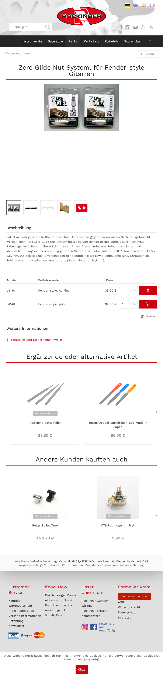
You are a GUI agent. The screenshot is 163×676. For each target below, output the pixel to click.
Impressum (126, 617)
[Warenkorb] (151, 27)
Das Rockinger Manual (61, 595)
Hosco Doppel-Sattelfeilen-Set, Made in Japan (118, 425)
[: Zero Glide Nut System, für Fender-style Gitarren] (13, 207)
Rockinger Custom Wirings (95, 603)
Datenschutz (127, 612)
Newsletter (16, 625)
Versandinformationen (24, 615)
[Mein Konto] (143, 27)
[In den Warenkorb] (148, 290)
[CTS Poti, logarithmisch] (118, 497)
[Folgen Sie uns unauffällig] (85, 627)
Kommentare (91, 615)
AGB (121, 602)
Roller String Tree (45, 525)
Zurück (151, 54)
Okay (81, 669)
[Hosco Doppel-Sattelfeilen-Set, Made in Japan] (118, 394)
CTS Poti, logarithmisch (118, 525)
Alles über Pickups (58, 600)
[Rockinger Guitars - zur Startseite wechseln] (81, 16)
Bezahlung (15, 621)
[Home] (7, 54)
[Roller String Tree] (45, 497)
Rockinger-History (94, 610)
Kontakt (14, 600)
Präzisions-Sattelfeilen (45, 422)
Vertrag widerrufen (135, 596)
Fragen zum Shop (21, 610)
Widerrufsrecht (129, 607)
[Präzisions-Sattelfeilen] (45, 394)
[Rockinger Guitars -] (119, 27)
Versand (64, 561)
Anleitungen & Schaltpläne (55, 613)
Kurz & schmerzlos (58, 605)
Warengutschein (20, 605)
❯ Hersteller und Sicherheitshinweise (34, 339)
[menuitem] (30, 27)
